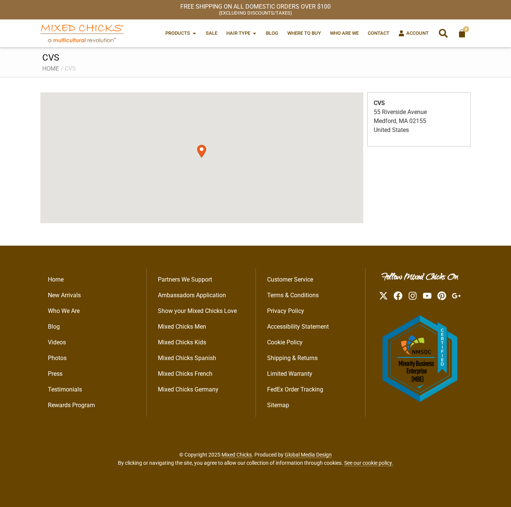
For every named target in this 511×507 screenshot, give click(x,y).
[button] (443, 33)
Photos (57, 358)
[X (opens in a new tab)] (383, 295)
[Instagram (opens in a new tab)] (412, 295)
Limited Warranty (289, 373)
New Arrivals (64, 295)
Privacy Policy (285, 310)
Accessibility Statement (298, 326)
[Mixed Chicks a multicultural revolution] (81, 33)
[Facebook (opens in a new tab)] (398, 295)
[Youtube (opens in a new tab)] (427, 295)
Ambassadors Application (192, 295)
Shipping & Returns (292, 358)
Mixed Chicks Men (182, 326)
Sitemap (278, 405)
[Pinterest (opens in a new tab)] (441, 295)
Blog (54, 326)
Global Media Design (308, 455)
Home (50, 68)
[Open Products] (194, 33)
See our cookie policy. (368, 463)
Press (55, 373)
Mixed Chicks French (185, 373)
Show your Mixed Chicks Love (197, 310)
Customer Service (290, 279)
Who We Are (64, 310)
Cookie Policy (285, 342)
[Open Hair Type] (254, 33)
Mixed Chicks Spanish (187, 358)
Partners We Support (185, 279)
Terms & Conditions (293, 295)
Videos (57, 342)
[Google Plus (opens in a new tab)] (456, 295)
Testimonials (65, 389)
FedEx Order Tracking (295, 389)
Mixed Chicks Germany (188, 389)
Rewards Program (71, 405)
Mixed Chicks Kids (182, 342)
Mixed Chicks (236, 455)
